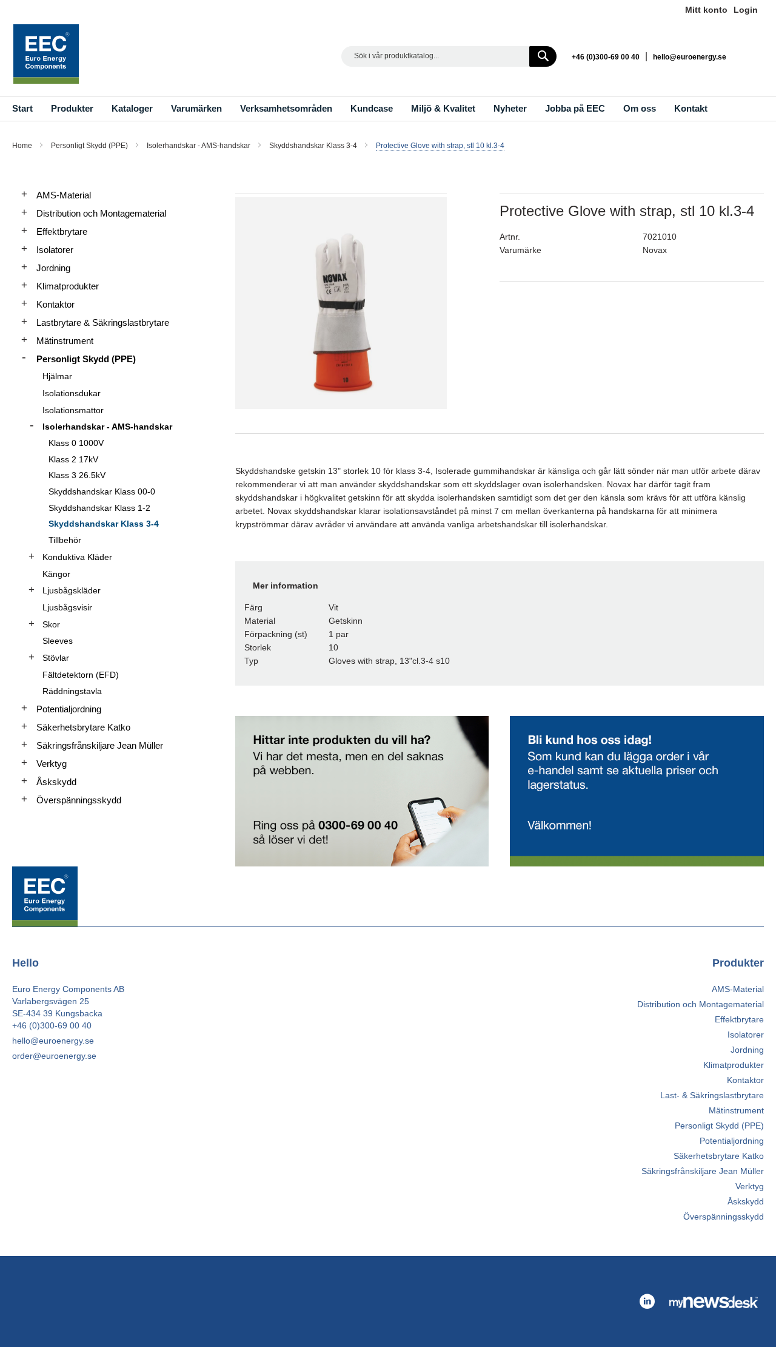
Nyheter (510, 108)
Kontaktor (55, 304)
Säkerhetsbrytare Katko (83, 727)
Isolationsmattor (73, 410)
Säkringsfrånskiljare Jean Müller (99, 745)
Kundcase (371, 108)
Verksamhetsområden (286, 108)
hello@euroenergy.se (689, 57)
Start (22, 108)
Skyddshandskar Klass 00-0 (101, 491)
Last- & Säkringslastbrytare (712, 1095)
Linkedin (752, 56)
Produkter (72, 108)
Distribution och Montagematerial (101, 213)
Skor (51, 624)
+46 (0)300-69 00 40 (606, 57)
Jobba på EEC (575, 108)
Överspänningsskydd (78, 800)
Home (23, 145)
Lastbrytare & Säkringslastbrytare (102, 322)
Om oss (639, 108)
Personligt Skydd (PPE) (90, 145)
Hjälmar (57, 376)
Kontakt (690, 108)
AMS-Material (63, 195)
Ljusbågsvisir (67, 607)
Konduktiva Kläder (77, 557)
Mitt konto (706, 10)
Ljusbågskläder (71, 590)
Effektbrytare (61, 231)
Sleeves (57, 641)
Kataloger (132, 108)
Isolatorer (54, 250)
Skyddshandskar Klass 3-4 (314, 145)
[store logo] (46, 54)
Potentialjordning (68, 709)
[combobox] (449, 56)
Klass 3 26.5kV (76, 475)
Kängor (56, 574)
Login (746, 10)
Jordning (53, 268)
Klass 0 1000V (76, 443)
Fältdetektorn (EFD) (80, 675)
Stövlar (55, 658)
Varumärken (196, 108)
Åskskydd (56, 782)
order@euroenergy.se (54, 1056)
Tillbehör (64, 540)
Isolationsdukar (71, 393)
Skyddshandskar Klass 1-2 (99, 508)
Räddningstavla (72, 691)
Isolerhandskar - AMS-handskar (199, 145)
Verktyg (51, 763)
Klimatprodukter (67, 286)
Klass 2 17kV (73, 459)
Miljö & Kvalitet (443, 108)
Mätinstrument (64, 341)
